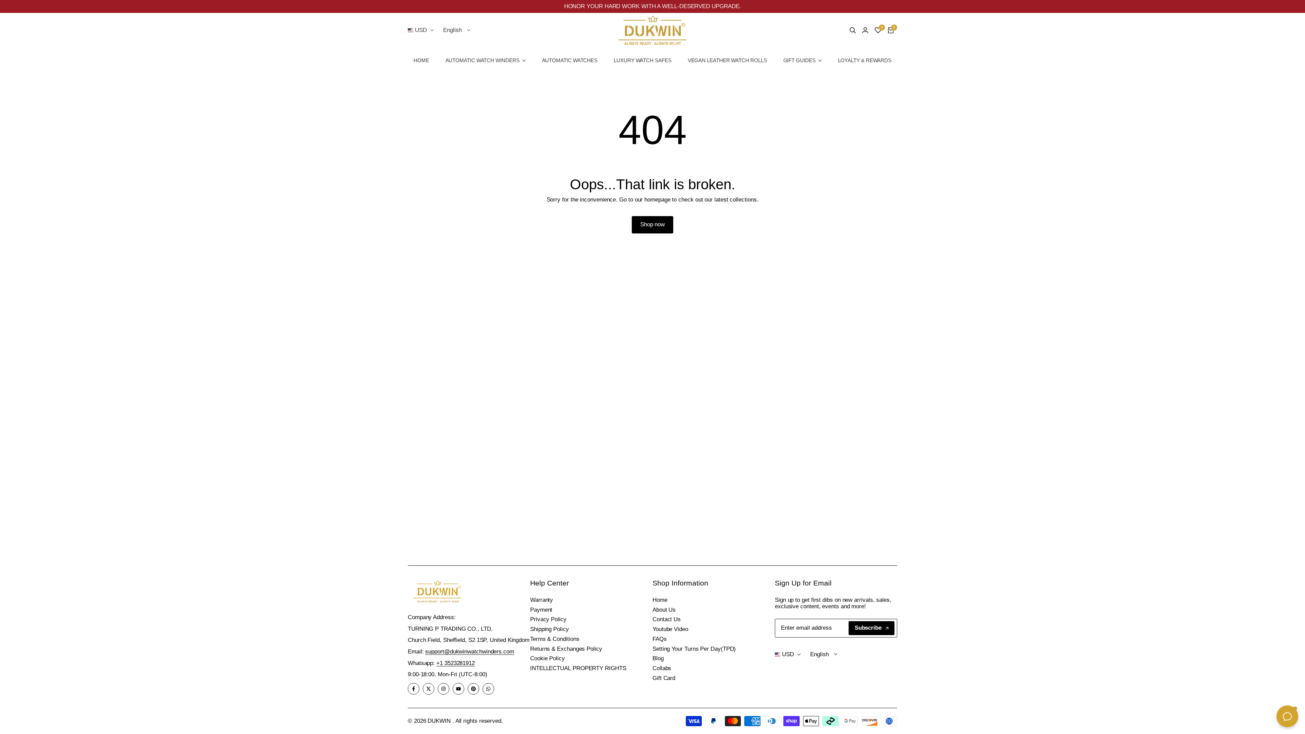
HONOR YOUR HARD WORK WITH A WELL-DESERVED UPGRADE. (652, 6)
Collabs (661, 668)
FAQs (659, 639)
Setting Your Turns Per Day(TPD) (694, 649)
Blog (658, 658)
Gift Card (663, 678)
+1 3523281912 (455, 663)
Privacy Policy (548, 619)
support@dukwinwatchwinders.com (469, 651)
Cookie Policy (547, 658)
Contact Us (666, 619)
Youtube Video (670, 629)
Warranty (541, 600)
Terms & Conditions (554, 639)
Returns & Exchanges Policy (566, 649)
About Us (664, 610)
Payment (541, 610)
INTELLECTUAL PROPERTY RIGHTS (578, 668)
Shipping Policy (549, 629)
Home (659, 600)
